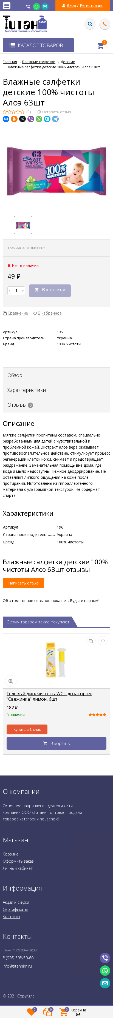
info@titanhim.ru (17, 966)
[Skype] (47, 119)
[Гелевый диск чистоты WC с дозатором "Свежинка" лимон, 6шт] (56, 661)
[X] (22, 119)
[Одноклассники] (14, 119)
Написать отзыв (23, 583)
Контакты (11, 916)
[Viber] (30, 119)
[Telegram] (55, 119)
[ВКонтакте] (6, 119)
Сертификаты (15, 909)
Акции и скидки (16, 902)
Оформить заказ (18, 861)
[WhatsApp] (39, 119)
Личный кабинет (18, 868)
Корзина (10, 854)
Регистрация (91, 5)
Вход (71, 5)
